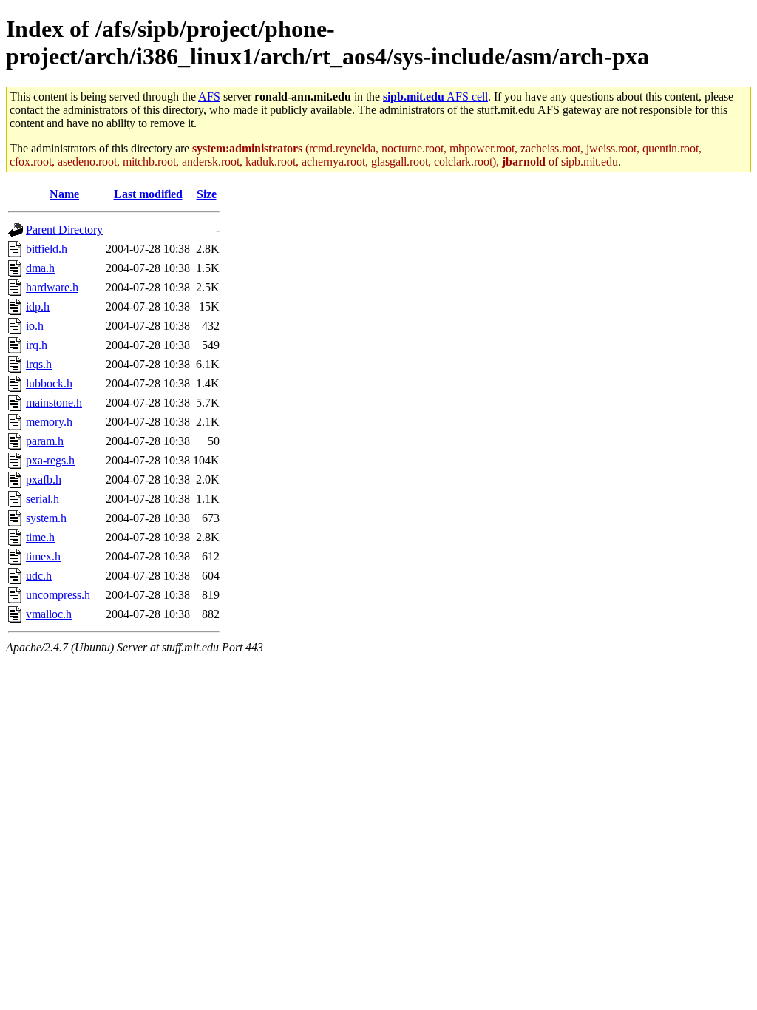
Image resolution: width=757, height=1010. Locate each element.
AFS (209, 96)
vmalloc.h (49, 614)
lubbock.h (49, 383)
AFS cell (435, 96)
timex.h (43, 556)
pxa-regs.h (50, 460)
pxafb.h (43, 479)
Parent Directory (64, 229)
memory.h (49, 422)
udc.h (39, 575)
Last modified (148, 194)
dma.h (40, 268)
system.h (46, 518)
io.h (35, 325)
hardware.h (52, 287)
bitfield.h (46, 249)
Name (64, 194)
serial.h (42, 498)
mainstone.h (54, 402)
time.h (40, 537)
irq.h (36, 345)
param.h (45, 441)
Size (207, 194)
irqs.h (39, 364)
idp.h (38, 306)
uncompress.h (58, 595)
